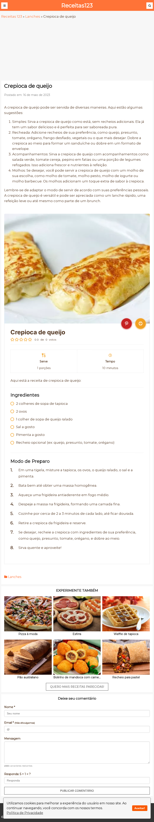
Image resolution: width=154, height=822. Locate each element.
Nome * (9, 707)
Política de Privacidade (25, 813)
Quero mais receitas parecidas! (77, 687)
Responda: (17, 774)
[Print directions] (140, 323)
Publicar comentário (77, 790)
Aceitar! (139, 808)
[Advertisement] (77, 50)
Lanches (32, 16)
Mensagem (12, 738)
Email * (19, 722)
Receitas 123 (11, 16)
